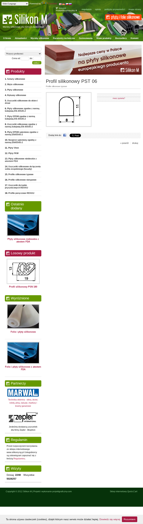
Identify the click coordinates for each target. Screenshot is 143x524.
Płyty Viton (13, 148)
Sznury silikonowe (16, 79)
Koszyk (62, 8)
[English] (60, 4)
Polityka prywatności (114, 9)
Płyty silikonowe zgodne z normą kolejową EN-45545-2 (22, 109)
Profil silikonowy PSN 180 (23, 286)
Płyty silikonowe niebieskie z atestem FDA (21, 159)
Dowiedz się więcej (109, 519)
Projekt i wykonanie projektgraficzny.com (52, 491)
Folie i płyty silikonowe (23, 332)
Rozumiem (130, 519)
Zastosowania (86, 38)
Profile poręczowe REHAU (21, 193)
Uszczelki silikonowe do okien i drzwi (21, 101)
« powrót (124, 143)
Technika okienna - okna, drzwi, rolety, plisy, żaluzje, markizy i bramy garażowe (23, 403)
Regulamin (87, 9)
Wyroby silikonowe (40, 38)
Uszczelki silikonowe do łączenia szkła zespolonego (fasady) (23, 167)
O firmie (7, 38)
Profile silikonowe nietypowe (22, 180)
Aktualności (21, 38)
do (31, 58)
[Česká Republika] (67, 4)
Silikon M (27, 491)
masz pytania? (119, 98)
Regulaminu (19, 458)
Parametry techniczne (64, 38)
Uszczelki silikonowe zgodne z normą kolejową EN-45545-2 (21, 125)
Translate (52, 3)
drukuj (135, 143)
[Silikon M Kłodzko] (24, 24)
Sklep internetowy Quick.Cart (123, 491)
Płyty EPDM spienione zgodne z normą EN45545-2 (21, 133)
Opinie (98, 9)
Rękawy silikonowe (16, 95)
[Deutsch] (63, 4)
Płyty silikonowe (15, 90)
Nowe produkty (103, 38)
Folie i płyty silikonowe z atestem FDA (23, 368)
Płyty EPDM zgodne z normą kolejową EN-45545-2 (20, 117)
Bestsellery (121, 38)
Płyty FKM (13, 153)
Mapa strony (135, 9)
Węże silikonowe (15, 84)
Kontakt (134, 38)
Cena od (16, 58)
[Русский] (70, 4)
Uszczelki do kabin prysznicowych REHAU (16, 186)
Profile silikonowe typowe (20, 174)
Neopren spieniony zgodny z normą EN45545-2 (20, 141)
